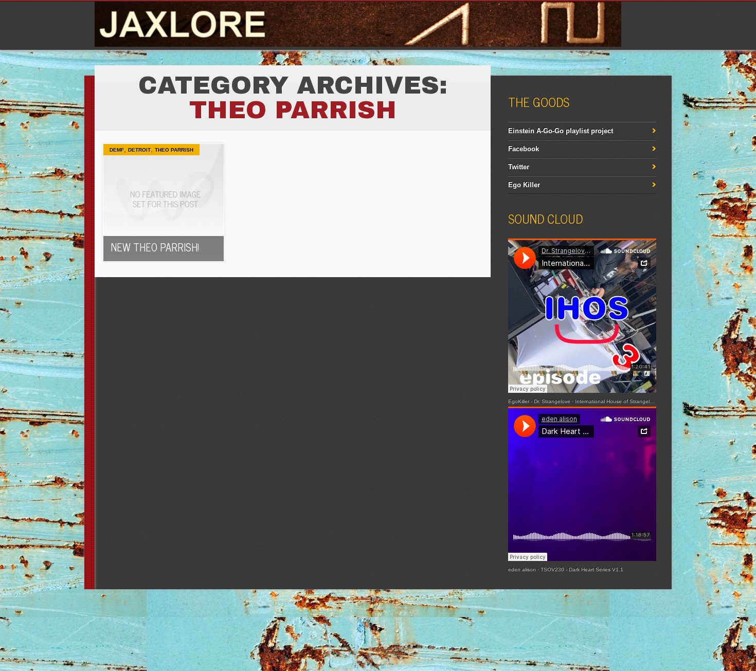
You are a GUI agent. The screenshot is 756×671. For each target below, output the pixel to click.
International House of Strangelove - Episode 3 (631, 401)
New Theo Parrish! (155, 247)
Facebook (523, 149)
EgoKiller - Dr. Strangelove (539, 401)
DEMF (117, 150)
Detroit (139, 150)
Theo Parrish (174, 150)
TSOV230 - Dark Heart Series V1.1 (582, 569)
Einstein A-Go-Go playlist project (560, 131)
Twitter (518, 167)
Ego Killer (524, 185)
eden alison (522, 569)
